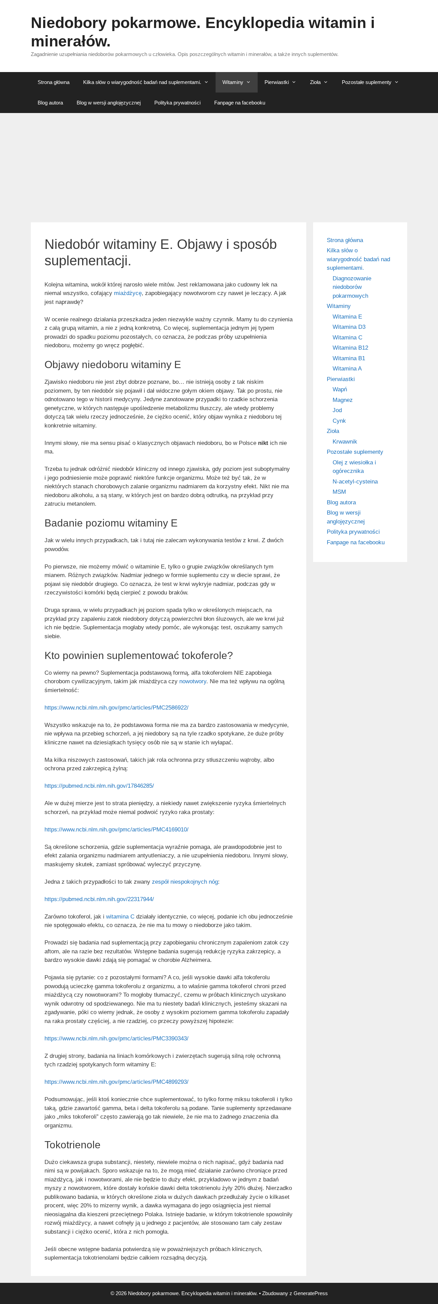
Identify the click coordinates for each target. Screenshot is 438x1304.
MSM (339, 492)
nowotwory (192, 681)
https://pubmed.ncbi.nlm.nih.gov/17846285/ (99, 786)
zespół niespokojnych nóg (185, 882)
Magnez (343, 400)
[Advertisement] (219, 164)
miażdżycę (128, 293)
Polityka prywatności (177, 103)
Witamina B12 (350, 348)
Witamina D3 (349, 327)
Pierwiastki (277, 82)
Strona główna (53, 82)
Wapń (340, 389)
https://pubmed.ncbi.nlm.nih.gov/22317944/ (99, 899)
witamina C (120, 916)
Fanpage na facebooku (239, 103)
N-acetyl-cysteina (355, 481)
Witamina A (347, 368)
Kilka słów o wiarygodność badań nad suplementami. (142, 82)
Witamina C (347, 337)
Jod (337, 410)
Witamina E (347, 316)
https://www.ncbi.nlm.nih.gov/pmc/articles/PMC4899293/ (116, 1082)
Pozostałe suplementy (366, 82)
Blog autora (50, 103)
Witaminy (232, 82)
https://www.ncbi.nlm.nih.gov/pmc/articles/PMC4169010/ (116, 829)
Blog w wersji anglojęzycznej (109, 103)
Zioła (315, 82)
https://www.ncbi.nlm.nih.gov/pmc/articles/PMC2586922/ (116, 707)
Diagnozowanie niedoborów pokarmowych (352, 287)
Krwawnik (345, 441)
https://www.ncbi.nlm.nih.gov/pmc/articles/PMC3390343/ (116, 1038)
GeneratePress (311, 1293)
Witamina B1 (349, 358)
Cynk (339, 421)
